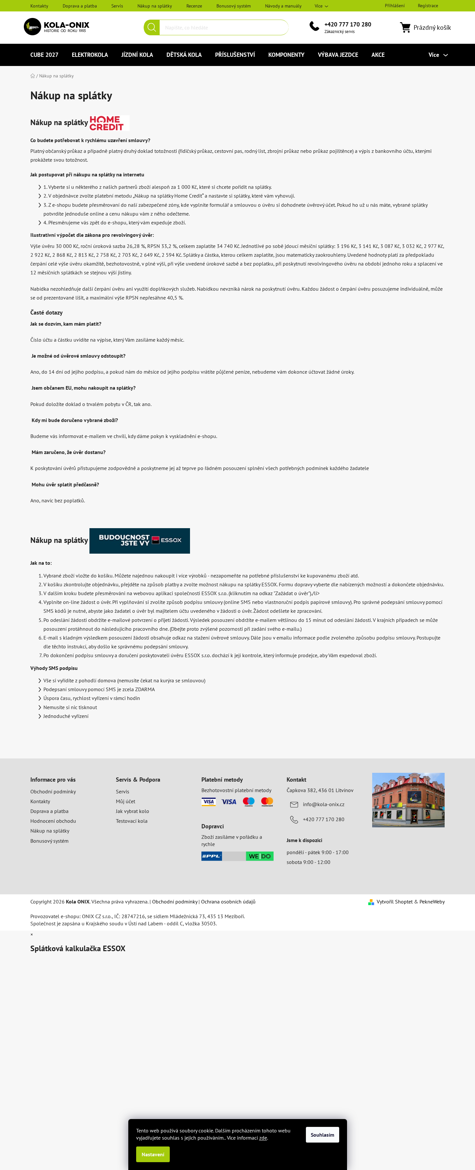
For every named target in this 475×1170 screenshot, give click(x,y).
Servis (117, 6)
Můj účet (125, 801)
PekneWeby (432, 901)
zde (263, 1137)
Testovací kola (132, 821)
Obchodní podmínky (53, 791)
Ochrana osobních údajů (228, 901)
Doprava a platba (80, 6)
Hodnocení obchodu (53, 821)
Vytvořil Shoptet (395, 901)
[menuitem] (44, 55)
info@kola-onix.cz (323, 804)
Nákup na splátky (154, 6)
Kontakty (39, 6)
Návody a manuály (283, 6)
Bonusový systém (233, 6)
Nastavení (153, 1154)
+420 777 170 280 (348, 24)
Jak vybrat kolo (132, 811)
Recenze (194, 6)
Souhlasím (322, 1134)
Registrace (428, 5)
